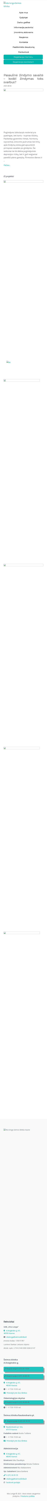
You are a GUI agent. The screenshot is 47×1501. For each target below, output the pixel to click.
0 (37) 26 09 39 (12, 1475)
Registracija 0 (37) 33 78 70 (18, 1421)
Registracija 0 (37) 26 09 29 (17, 1376)
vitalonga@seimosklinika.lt (16, 1337)
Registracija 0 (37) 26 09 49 (17, 1402)
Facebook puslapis (13, 1482)
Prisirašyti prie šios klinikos (16, 1393)
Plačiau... (11, 165)
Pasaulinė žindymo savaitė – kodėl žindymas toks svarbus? (23, 78)
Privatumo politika (27, 1496)
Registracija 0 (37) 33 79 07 (17, 1368)
